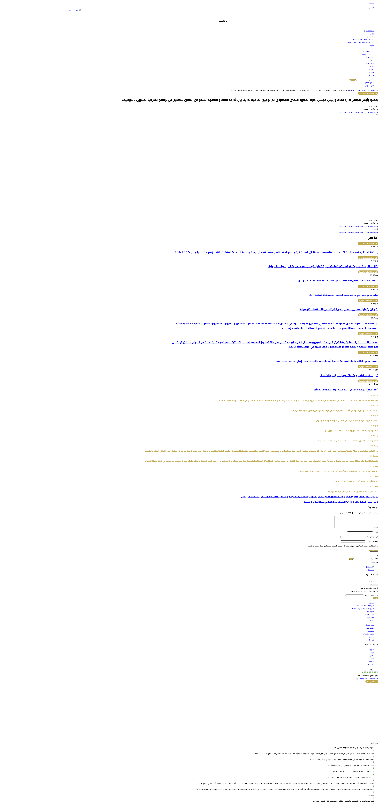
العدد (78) (371, 569)
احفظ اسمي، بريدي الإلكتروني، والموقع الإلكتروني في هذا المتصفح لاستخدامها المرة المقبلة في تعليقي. (341, 545)
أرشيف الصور (370, 63)
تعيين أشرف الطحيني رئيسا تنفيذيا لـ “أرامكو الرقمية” (349, 375)
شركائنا (372, 66)
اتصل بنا (371, 75)
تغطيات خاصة (366, 51)
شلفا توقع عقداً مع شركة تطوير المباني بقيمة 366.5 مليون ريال (343, 295)
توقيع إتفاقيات (365, 54)
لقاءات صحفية (369, 57)
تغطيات (372, 45)
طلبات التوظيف (369, 69)
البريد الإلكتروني (372, 536)
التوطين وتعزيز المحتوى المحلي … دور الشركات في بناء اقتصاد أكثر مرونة (339, 309)
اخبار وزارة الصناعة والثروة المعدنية (359, 42)
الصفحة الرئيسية (369, 30)
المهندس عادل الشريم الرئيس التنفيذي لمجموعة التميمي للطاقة (353, 747)
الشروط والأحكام (368, 633)
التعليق (375, 527)
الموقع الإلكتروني (372, 541)
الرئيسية (375, 90)
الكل (368, 36)
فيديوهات (371, 630)
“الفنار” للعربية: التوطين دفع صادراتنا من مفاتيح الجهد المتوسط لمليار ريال (338, 280)
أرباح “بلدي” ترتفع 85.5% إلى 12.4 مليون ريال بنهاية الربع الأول (345, 389)
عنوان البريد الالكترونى (371, 595)
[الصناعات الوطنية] (75, 10)
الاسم (375, 532)
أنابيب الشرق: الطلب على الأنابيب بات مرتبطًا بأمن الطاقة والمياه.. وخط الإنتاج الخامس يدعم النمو (327, 361)
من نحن (371, 72)
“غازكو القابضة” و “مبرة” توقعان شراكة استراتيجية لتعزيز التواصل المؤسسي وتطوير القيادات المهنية (323, 266)
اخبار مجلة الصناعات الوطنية (361, 39)
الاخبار (372, 33)
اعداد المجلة (370, 60)
